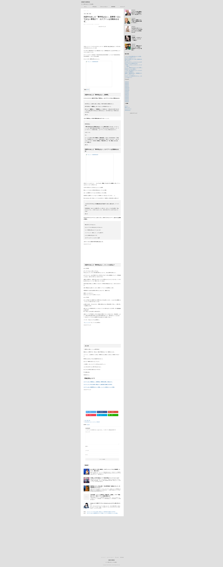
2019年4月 (127, 98)
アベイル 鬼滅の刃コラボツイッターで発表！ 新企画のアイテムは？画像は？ (137, 47)
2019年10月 (127, 90)
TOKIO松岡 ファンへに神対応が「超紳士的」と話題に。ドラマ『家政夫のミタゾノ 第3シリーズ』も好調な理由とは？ (105, 495)
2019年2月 (127, 101)
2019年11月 (127, 88)
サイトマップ (122, 6)
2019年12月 (127, 87)
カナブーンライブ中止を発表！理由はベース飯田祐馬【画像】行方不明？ (98, 384)
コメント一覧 (87, 322)
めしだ (91, 421)
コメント (87, 431)
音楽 (89, 420)
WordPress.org (127, 110)
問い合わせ (95, 6)
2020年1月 (127, 86)
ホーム (85, 6)
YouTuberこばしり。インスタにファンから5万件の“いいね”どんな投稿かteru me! (137, 30)
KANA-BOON (87, 421)
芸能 (87, 420)
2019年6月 (127, 95)
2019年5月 (127, 97)
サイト (86, 454)
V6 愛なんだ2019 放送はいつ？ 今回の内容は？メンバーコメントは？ (104, 477)
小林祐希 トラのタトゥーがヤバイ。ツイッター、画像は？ (137, 39)
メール (87, 450)
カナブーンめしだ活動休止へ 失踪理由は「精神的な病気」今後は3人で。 (98, 381)
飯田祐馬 (98, 421)
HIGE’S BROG (85, 2)
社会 (85, 420)
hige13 (88, 424)
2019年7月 (127, 94)
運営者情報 (113, 6)
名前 (86, 446)
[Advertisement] (102, 35)
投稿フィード (127, 107)
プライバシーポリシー (104, 6)
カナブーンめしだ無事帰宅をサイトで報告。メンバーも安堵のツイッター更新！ (99, 387)
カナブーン (94, 421)
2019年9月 (127, 91)
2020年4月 (127, 81)
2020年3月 (127, 83)
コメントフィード (128, 108)
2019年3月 (127, 100)
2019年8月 (127, 93)
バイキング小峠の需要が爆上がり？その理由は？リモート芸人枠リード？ (137, 13)
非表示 (87, 89)
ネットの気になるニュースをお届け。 (111, 562)
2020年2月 (127, 84)
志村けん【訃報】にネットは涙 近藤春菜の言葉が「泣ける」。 (137, 21)
